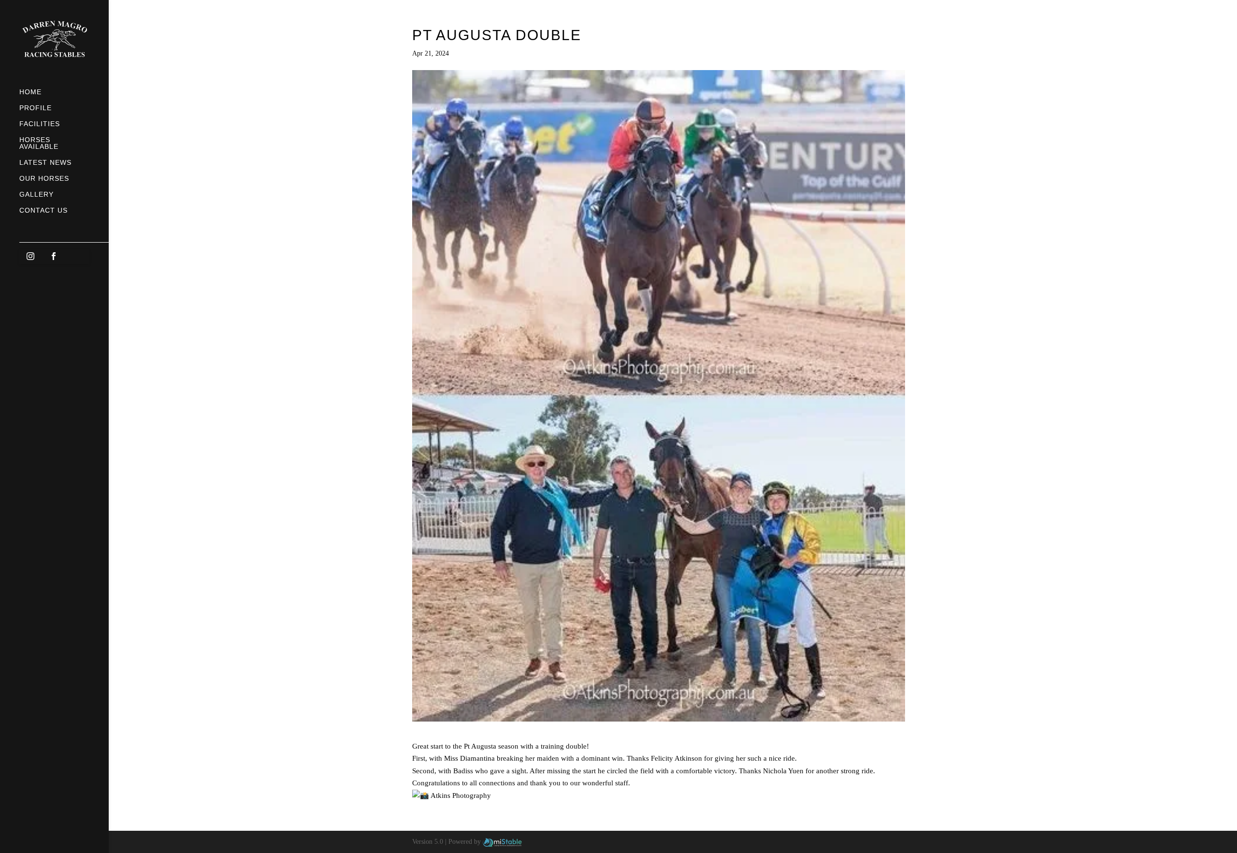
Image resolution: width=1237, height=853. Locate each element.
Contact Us (43, 210)
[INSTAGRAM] (31, 256)
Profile (35, 108)
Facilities (39, 124)
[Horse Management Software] (502, 841)
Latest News (45, 162)
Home (30, 92)
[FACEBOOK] (54, 256)
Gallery (36, 194)
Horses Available (38, 143)
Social (64, 245)
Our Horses (44, 178)
